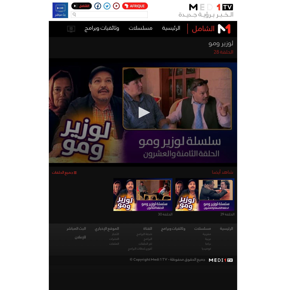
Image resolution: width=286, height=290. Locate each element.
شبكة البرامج (144, 234)
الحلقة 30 (165, 214)
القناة (147, 229)
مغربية (207, 234)
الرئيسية (171, 28)
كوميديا (206, 248)
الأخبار (115, 234)
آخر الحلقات (145, 244)
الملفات (114, 244)
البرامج (148, 239)
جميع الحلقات (62, 173)
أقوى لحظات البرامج (140, 248)
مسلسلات (141, 28)
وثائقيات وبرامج (102, 28)
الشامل (203, 29)
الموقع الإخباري (107, 229)
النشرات (114, 239)
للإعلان (80, 237)
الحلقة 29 (227, 214)
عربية (208, 239)
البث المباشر (76, 229)
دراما (208, 244)
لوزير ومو (221, 43)
